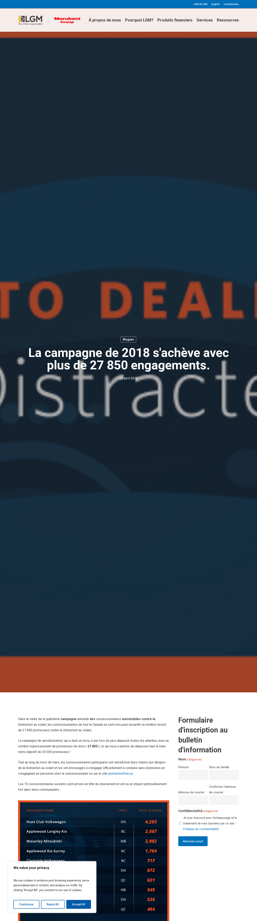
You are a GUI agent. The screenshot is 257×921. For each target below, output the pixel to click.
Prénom (183, 767)
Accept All (78, 904)
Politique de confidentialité (200, 829)
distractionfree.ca (120, 773)
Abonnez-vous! (193, 841)
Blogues (128, 339)
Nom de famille (219, 767)
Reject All (53, 904)
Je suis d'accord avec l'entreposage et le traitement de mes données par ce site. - (210, 823)
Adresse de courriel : (191, 792)
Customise (26, 904)
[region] (52, 887)
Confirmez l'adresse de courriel (222, 789)
